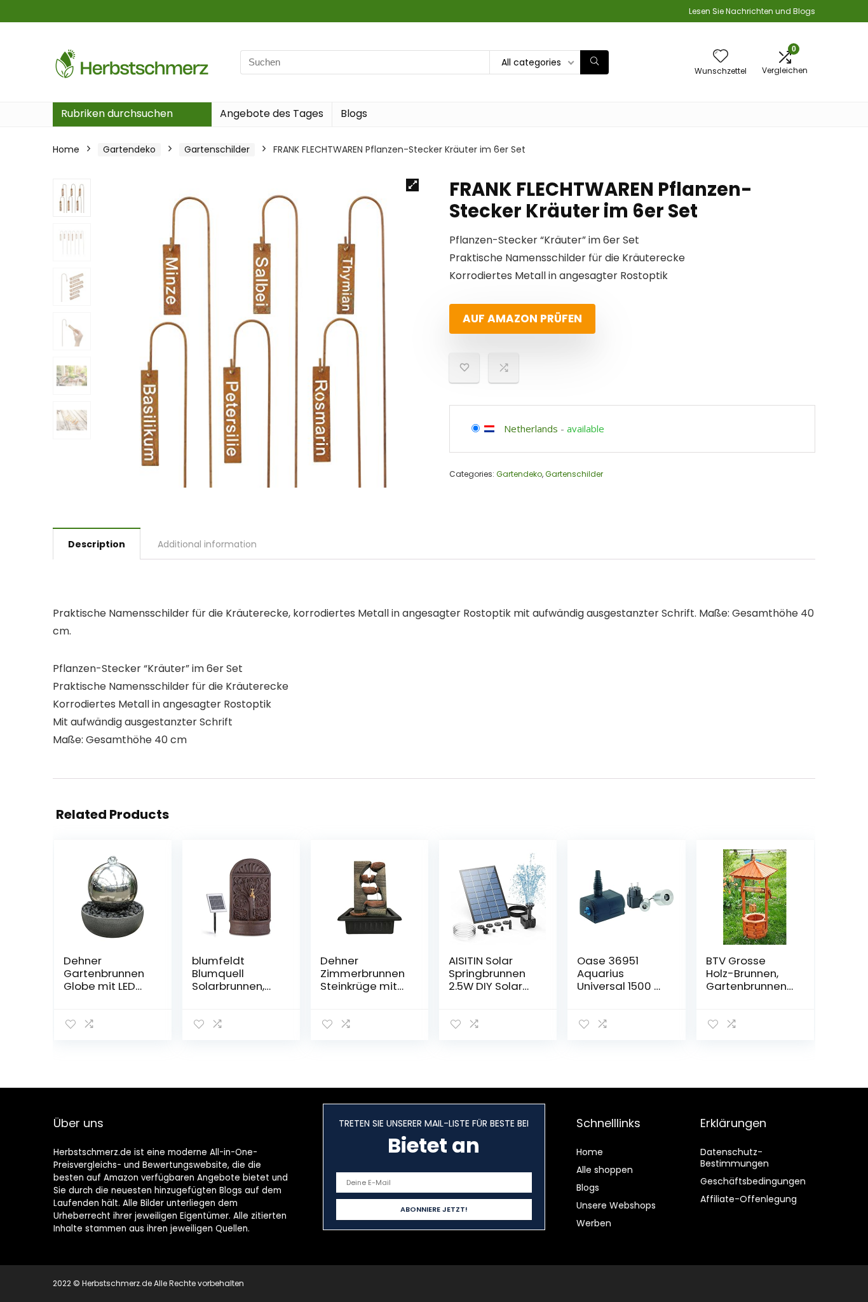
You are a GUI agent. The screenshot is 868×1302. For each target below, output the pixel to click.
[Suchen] (594, 62)
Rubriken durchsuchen (117, 113)
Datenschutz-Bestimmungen (734, 1158)
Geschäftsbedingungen (753, 1181)
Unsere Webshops (616, 1205)
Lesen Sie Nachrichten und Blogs (752, 11)
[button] (412, 185)
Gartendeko (129, 149)
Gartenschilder (217, 149)
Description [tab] (96, 544)
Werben (593, 1223)
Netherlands (531, 428)
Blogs (354, 113)
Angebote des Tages (271, 113)
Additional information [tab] (207, 544)
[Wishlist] (720, 56)
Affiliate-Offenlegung (748, 1199)
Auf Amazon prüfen (522, 318)
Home (66, 149)
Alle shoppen (604, 1169)
